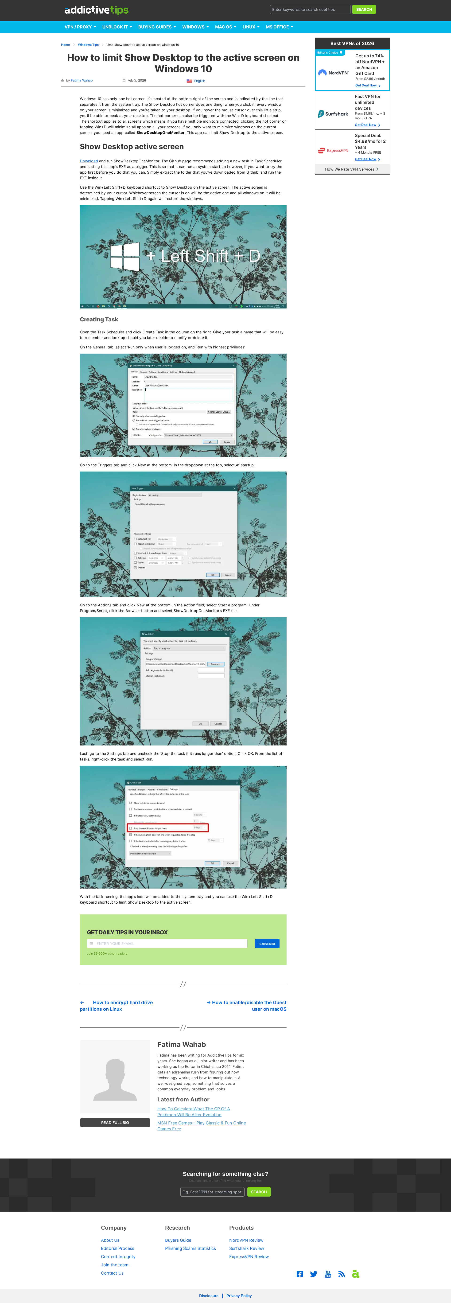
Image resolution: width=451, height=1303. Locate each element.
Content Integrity (118, 1256)
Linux (249, 26)
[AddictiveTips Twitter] (314, 1274)
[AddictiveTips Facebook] (300, 1274)
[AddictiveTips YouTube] (328, 1274)
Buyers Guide (178, 1240)
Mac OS (223, 26)
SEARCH (364, 9)
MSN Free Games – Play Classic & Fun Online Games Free (201, 1125)
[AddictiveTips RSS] (342, 1274)
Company (114, 1228)
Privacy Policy (239, 1296)
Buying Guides (155, 26)
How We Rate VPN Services (349, 169)
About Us (110, 1240)
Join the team (114, 1264)
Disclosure (208, 1296)
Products (241, 1228)
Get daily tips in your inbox (127, 932)
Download (89, 161)
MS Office (277, 26)
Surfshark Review (246, 1248)
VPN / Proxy (78, 26)
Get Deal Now (366, 85)
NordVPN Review (246, 1240)
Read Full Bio (115, 1122)
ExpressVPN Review (249, 1256)
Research (177, 1228)
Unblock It (115, 26)
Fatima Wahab (82, 80)
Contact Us (112, 1273)
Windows (193, 26)
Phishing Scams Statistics (190, 1248)
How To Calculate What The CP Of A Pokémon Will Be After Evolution (193, 1111)
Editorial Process (117, 1248)
